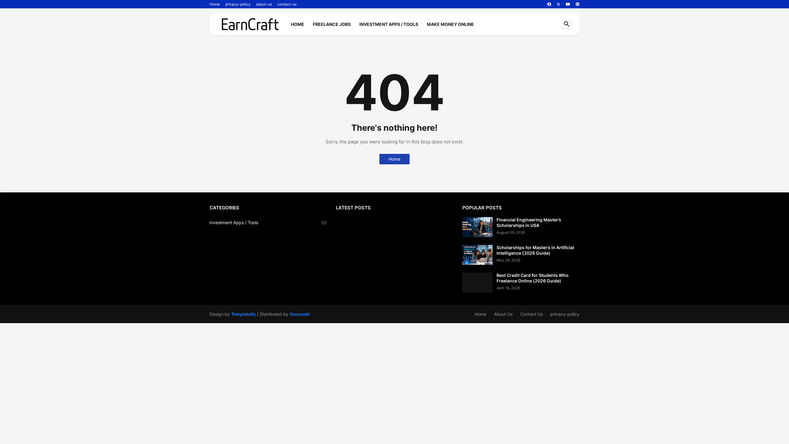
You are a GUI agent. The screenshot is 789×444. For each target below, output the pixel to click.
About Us (503, 314)
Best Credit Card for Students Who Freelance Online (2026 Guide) (533, 278)
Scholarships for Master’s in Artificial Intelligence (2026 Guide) (535, 250)
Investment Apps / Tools (388, 24)
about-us (264, 4)
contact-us (286, 4)
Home (215, 4)
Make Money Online (450, 24)
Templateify (243, 314)
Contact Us (531, 314)
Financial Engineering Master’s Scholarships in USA (529, 222)
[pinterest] (577, 4)
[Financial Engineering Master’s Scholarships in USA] (477, 227)
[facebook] (549, 4)
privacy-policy (238, 4)
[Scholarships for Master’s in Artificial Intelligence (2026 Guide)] (477, 255)
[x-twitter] (558, 4)
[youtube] (568, 4)
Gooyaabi (300, 314)
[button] (567, 24)
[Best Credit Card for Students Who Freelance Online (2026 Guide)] (477, 283)
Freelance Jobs (332, 24)
